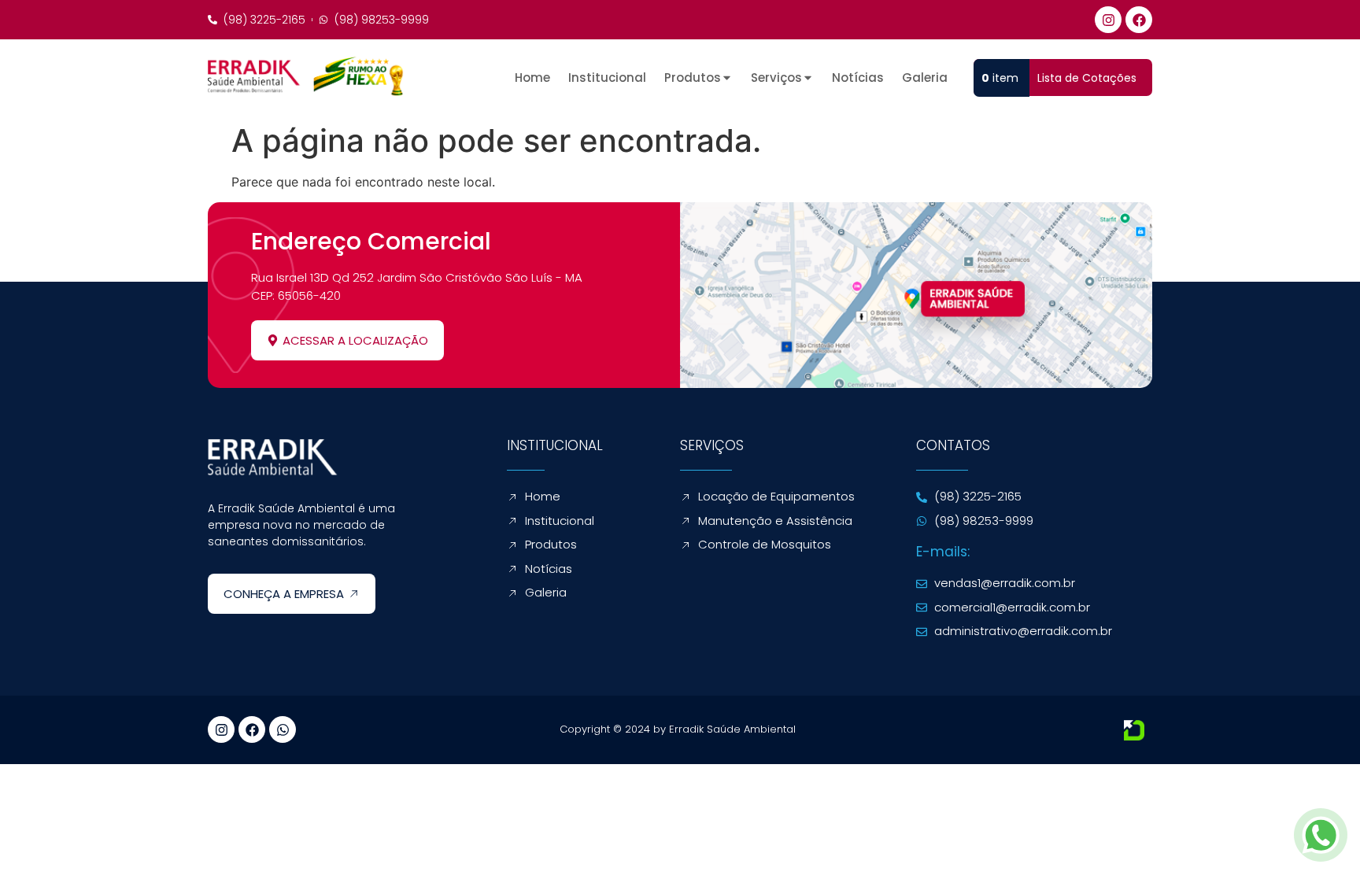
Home (532, 78)
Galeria (925, 78)
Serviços (776, 78)
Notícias (858, 78)
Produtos (692, 78)
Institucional (607, 78)
